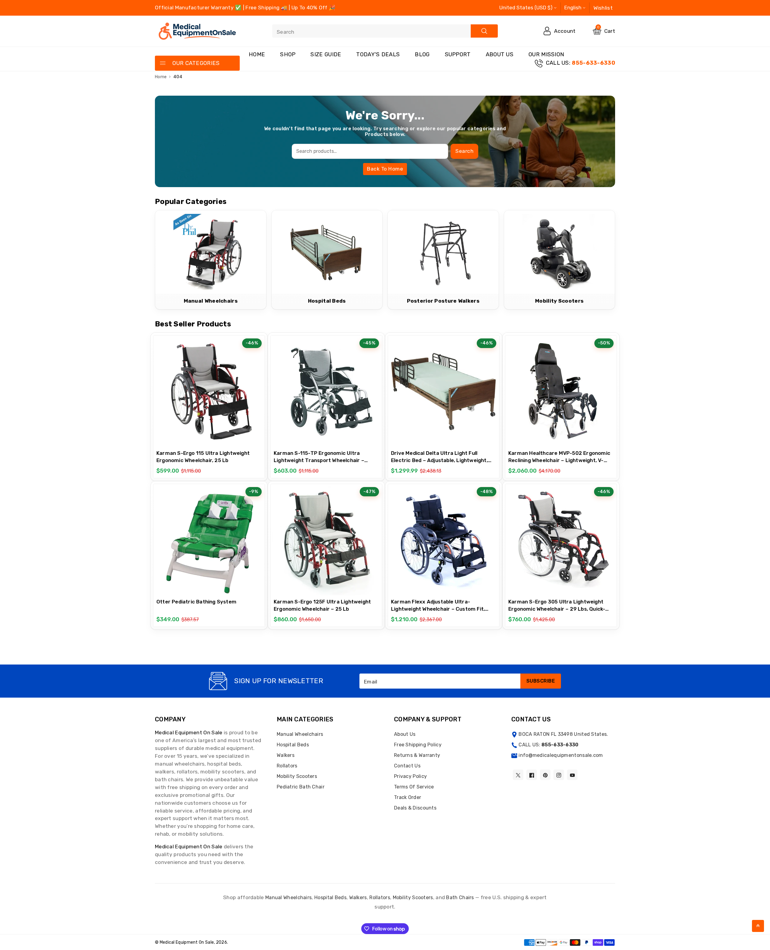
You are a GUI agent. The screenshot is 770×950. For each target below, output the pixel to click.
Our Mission (546, 54)
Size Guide (325, 54)
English (572, 8)
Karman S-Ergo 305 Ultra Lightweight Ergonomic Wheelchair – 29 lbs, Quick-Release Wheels (556, 609)
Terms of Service (414, 787)
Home (257, 54)
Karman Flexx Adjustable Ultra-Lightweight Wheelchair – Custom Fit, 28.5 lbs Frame (438, 609)
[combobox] (385, 31)
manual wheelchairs (288, 897)
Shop (287, 54)
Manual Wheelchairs (300, 734)
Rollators (287, 766)
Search (464, 151)
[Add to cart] (194, 389)
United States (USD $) (526, 8)
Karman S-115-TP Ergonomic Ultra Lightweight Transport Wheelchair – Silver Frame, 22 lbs (319, 460)
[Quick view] (224, 388)
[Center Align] (162, 63)
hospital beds (330, 897)
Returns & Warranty (417, 755)
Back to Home (385, 169)
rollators (379, 897)
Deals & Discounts (415, 808)
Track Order (407, 797)
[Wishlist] (209, 388)
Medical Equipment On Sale (189, 732)
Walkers (285, 755)
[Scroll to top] (758, 926)
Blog (422, 54)
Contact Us (407, 766)
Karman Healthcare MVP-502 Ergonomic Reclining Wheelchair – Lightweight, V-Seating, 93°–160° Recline (559, 460)
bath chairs (460, 897)
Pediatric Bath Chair (301, 787)
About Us (499, 54)
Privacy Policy (410, 776)
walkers (358, 897)
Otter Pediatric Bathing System (196, 602)
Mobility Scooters (297, 776)
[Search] (484, 31)
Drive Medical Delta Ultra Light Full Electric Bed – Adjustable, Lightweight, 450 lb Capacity (439, 460)
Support (458, 54)
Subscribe (540, 681)
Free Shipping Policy (418, 745)
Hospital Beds (293, 745)
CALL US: (580, 63)
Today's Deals (378, 54)
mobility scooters (413, 897)
